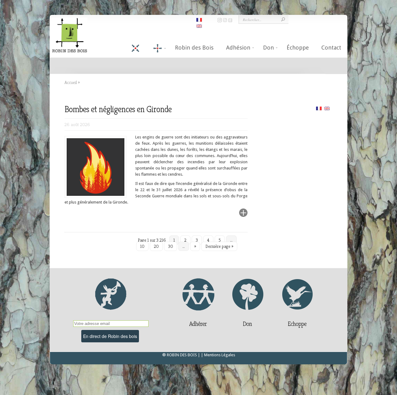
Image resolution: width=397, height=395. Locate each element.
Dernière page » (219, 246)
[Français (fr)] (319, 108)
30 (170, 246)
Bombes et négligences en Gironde (118, 109)
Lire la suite (228, 216)
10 (142, 246)
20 (156, 246)
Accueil (71, 82)
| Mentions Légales (218, 355)
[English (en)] (327, 108)
